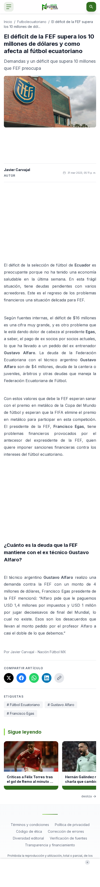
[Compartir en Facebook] (21, 678)
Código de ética (29, 831)
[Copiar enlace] (59, 678)
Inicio (8, 22)
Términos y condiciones (30, 825)
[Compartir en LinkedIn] (46, 678)
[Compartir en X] (9, 678)
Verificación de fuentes (68, 838)
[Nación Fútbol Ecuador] (50, 7)
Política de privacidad (72, 825)
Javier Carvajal (17, 170)
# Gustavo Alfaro (61, 705)
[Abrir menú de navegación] (9, 7)
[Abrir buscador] (91, 7)
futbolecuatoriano (31, 22)
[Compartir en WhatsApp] (34, 678)
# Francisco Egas (20, 713)
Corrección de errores (66, 831)
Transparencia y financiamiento (50, 845)
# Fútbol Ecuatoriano (23, 705)
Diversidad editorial (28, 838)
